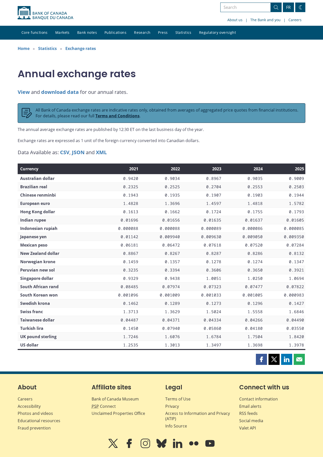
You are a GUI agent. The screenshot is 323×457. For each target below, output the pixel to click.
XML (101, 152)
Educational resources (39, 420)
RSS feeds (248, 413)
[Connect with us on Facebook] (130, 447)
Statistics (183, 32)
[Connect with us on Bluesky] (162, 447)
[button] (261, 359)
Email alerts (250, 406)
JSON (78, 152)
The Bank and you (265, 19)
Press (163, 32)
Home (24, 48)
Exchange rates (80, 48)
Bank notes (87, 32)
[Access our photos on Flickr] (194, 447)
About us (235, 19)
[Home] (45, 13)
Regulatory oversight (217, 32)
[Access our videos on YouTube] (210, 447)
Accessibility (29, 406)
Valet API (247, 428)
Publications (115, 32)
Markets (62, 32)
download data (60, 92)
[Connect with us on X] (113, 447)
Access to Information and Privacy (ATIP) (197, 416)
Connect (104, 406)
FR (288, 7)
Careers (295, 19)
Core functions (34, 32)
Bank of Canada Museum (115, 399)
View (24, 92)
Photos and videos (35, 413)
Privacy (172, 406)
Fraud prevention (34, 428)
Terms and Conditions (117, 116)
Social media (251, 420)
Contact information (258, 399)
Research (142, 32)
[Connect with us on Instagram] (146, 447)
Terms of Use (178, 399)
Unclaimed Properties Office (118, 413)
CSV (64, 152)
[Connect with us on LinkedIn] (178, 447)
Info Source (176, 426)
